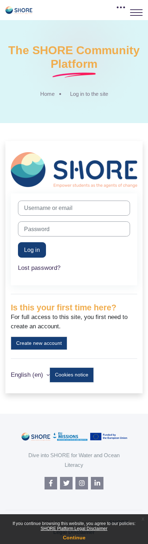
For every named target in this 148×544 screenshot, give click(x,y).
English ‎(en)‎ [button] (28, 374)
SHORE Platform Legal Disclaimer (74, 528)
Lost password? (39, 267)
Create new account (39, 343)
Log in (32, 250)
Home (47, 94)
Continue (74, 537)
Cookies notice (71, 374)
